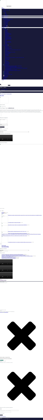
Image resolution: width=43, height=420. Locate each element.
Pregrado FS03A (5, 24)
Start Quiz (2, 360)
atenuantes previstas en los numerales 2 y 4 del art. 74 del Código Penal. (14, 57)
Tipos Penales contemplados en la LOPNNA (11, 69)
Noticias (4, 78)
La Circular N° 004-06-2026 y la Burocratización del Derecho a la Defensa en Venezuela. (13, 255)
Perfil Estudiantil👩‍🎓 (6, 26)
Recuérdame (2, 413)
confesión (6, 31)
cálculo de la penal (7, 58)
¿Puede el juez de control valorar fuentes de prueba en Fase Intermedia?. (17, 233)
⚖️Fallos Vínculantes (6, 71)
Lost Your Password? (3, 416)
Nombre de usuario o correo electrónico (5, 410)
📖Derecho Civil (5, 75)
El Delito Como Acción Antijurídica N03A (7, 256)
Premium (4, 9)
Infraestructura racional (8, 34)
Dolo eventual (7, 47)
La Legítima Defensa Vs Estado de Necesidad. (14, 222)
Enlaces (4, 11)
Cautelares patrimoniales (8, 38)
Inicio (2, 7)
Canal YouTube (5, 16)
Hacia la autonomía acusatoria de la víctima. (11, 66)
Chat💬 (3, 213)
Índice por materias (3, 248)
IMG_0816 (5, 89)
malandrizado (7, 54)
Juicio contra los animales (8, 48)
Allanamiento (7, 44)
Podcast (4, 10)
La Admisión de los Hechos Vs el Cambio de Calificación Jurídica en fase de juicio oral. (19, 242)
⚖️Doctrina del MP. (6, 72)
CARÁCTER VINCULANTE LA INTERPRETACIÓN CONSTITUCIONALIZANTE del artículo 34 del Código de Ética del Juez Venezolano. (21, 234)
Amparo (6, 30)
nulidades (6, 32)
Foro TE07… (7, 22)
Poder (6, 40)
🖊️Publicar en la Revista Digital (7, 74)
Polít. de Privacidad (6, 15)
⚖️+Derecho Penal (5, 64)
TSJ (5, 12)
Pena (5, 56)
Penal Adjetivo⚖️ (5, 29)
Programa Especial (5, 21)
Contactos (3, 8)
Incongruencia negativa (8, 33)
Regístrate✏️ (3, 212)
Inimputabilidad (7, 55)
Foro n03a (6, 23)
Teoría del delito (7, 59)
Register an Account (2, 419)
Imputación (6, 61)
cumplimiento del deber (8, 46)
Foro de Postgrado (7, 20)
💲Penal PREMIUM (6, 73)
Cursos (3, 17)
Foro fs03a (6, 25)
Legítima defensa (7, 53)
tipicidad (6, 50)
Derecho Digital (5, 76)
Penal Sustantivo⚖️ (6, 45)
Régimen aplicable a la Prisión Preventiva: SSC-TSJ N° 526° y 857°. (17, 231)
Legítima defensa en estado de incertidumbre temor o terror (13, 49)
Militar (6, 39)
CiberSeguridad (5, 18)
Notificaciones (7, 35)
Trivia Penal (5, 77)
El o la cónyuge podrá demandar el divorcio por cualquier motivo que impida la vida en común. (14, 235)
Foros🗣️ (4, 28)
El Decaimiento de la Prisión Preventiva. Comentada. (9, 257)
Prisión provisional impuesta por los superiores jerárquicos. (13, 70)
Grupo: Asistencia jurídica (5, 246)
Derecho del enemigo (8, 37)
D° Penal (3, 27)
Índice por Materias (3, 130)
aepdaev (6, 14)
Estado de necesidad (7, 52)
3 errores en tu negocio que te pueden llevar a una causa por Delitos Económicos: (12, 254)
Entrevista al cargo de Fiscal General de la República (9, 258)
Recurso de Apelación (8, 41)
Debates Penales (4, 245)
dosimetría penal (7, 63)
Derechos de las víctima (8, 36)
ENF (5, 13)
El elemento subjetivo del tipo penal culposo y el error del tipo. (13, 65)
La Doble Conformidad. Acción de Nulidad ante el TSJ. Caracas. (13, 67)
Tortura (6, 43)
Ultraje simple (7, 51)
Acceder (3, 79)
